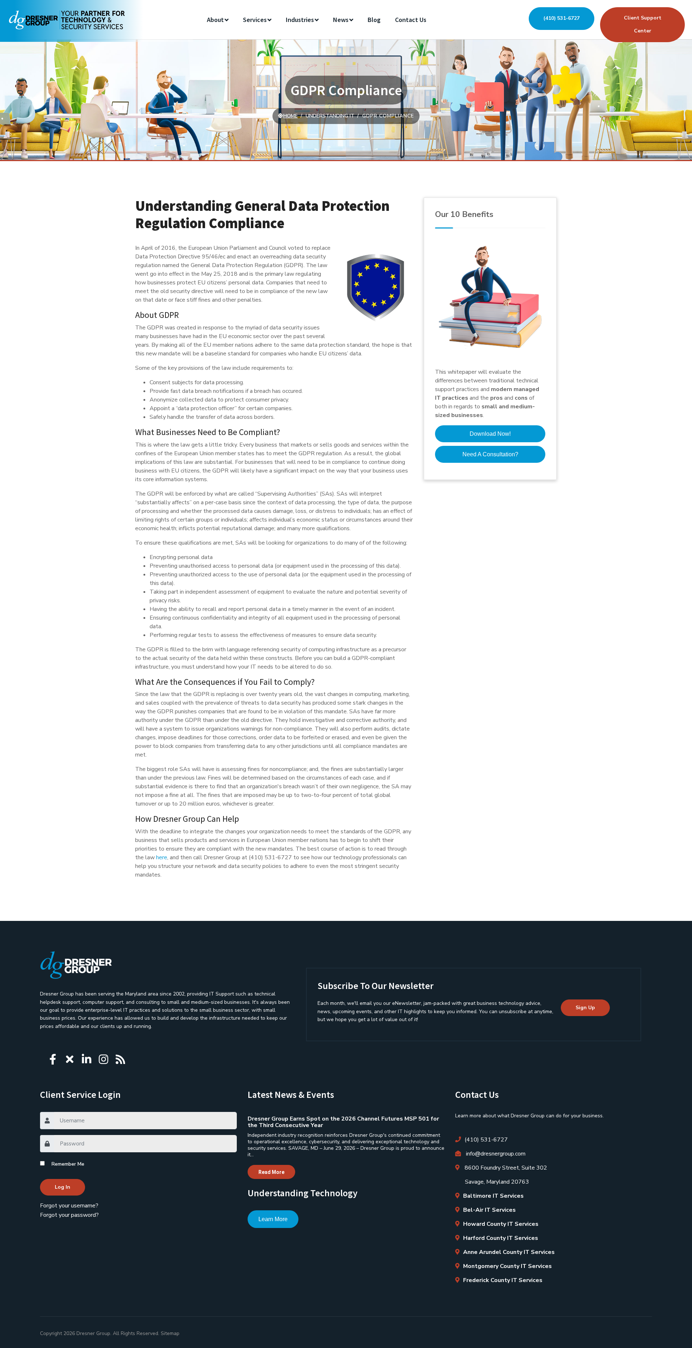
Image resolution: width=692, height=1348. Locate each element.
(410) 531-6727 (562, 18)
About (215, 19)
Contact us (410, 19)
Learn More (273, 1219)
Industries (300, 19)
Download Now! (490, 434)
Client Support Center (642, 24)
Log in (62, 1187)
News (341, 19)
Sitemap (170, 1333)
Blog (374, 19)
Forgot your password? (69, 1215)
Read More (271, 1172)
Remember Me (68, 1164)
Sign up (585, 1007)
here (161, 857)
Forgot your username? (69, 1206)
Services (255, 19)
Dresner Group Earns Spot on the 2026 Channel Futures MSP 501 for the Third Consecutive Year (343, 1122)
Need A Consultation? (490, 454)
